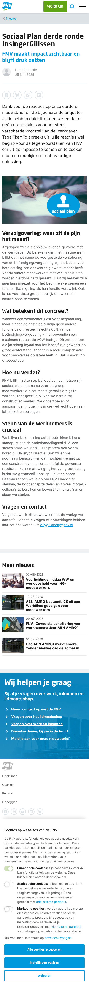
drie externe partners (51, 902)
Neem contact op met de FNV (36, 709)
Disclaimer (9, 776)
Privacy (7, 793)
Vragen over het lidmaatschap (36, 716)
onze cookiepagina (58, 938)
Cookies (7, 784)
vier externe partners (66, 926)
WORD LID (55, 6)
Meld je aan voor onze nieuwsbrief (40, 738)
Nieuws (11, 18)
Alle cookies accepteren (44, 949)
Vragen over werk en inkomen (37, 724)
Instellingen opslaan (44, 962)
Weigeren (44, 975)
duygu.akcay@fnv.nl (56, 525)
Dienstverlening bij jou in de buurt (39, 731)
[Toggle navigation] (82, 6)
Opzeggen (9, 802)
